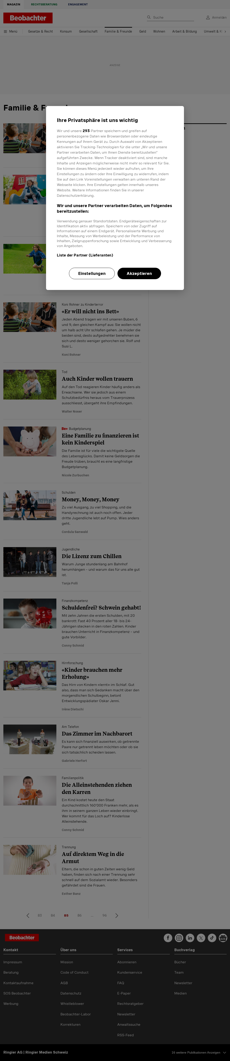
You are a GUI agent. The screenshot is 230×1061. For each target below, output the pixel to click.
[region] (115, 198)
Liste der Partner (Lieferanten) (85, 255)
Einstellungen (92, 273)
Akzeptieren (139, 273)
